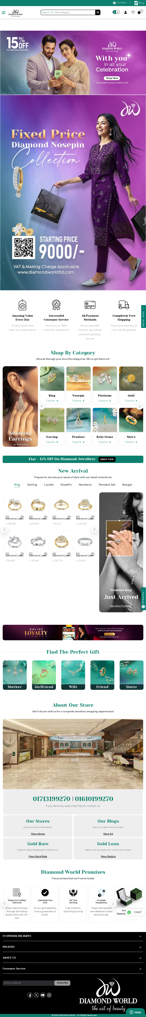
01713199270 (52, 799)
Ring (17, 485)
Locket (48, 485)
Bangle (127, 485)
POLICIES (8, 946)
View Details (108, 857)
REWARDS (143, 598)
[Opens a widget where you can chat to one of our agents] (135, 1012)
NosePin (66, 485)
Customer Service (14, 968)
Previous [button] (41, 406)
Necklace (85, 485)
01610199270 (94, 799)
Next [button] (139, 406)
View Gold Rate (37, 857)
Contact (121, 3)
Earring (32, 485)
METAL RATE (143, 317)
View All (108, 834)
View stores (38, 834)
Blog (141, 3)
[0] (139, 12)
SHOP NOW (107, 459)
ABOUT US (9, 957)
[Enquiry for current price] (22, 517)
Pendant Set (107, 485)
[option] (22, 316)
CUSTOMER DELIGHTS (17, 936)
